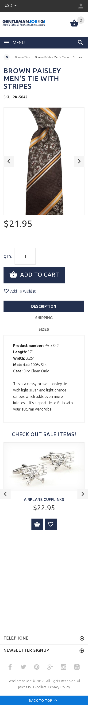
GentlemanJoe (20, 681)
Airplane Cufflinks (44, 499)
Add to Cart (39, 275)
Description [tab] (43, 306)
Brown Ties (22, 57)
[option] (44, 161)
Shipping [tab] (44, 318)
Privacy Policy (59, 687)
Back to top (41, 700)
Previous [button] (9, 161)
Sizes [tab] (43, 329)
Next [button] (79, 161)
